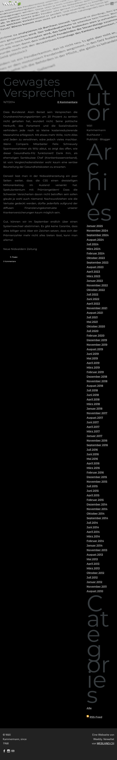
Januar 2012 (94, 582)
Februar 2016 (95, 472)
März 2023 (93, 276)
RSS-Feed (96, 717)
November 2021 (97, 308)
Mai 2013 (92, 559)
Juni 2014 (93, 527)
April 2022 (93, 303)
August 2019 (95, 349)
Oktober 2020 (96, 326)
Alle (89, 708)
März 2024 (93, 248)
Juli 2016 (92, 449)
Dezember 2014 (97, 504)
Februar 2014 (95, 540)
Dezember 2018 (97, 376)
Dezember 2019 (97, 340)
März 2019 (93, 367)
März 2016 (93, 467)
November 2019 (97, 344)
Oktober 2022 (96, 289)
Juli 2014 (92, 522)
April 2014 (93, 531)
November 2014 (97, 509)
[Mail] (12, 751)
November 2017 (97, 413)
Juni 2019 (93, 353)
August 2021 (95, 312)
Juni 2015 (93, 490)
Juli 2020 (92, 330)
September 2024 (98, 235)
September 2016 (97, 445)
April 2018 (93, 399)
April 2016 (93, 463)
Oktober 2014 (95, 513)
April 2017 (93, 426)
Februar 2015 (95, 499)
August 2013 (95, 554)
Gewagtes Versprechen (39, 87)
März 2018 (93, 404)
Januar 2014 (94, 545)
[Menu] (112, 3)
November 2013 (97, 550)
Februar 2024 (95, 253)
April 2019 (93, 362)
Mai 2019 (92, 358)
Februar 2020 (95, 335)
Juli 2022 (92, 294)
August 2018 (95, 385)
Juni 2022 (93, 299)
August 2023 (95, 267)
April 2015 (93, 495)
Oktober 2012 (95, 572)
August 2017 (95, 417)
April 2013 (93, 563)
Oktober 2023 (96, 257)
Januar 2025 (95, 226)
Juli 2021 (92, 317)
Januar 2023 (95, 280)
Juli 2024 (92, 244)
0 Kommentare (67, 102)
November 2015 (97, 481)
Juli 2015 (92, 486)
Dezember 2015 (97, 477)
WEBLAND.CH (105, 743)
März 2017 (93, 431)
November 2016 (97, 440)
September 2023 (97, 262)
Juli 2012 (92, 577)
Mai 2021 (92, 321)
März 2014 (93, 536)
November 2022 (97, 285)
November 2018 (97, 381)
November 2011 (97, 586)
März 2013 (93, 568)
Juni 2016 (93, 454)
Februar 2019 (95, 372)
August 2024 (95, 239)
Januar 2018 (94, 408)
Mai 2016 (92, 458)
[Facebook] (4, 751)
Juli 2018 (92, 390)
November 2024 (97, 230)
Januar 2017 (94, 435)
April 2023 (93, 271)
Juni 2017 (93, 422)
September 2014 (97, 518)
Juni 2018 (93, 394)
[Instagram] (8, 751)
